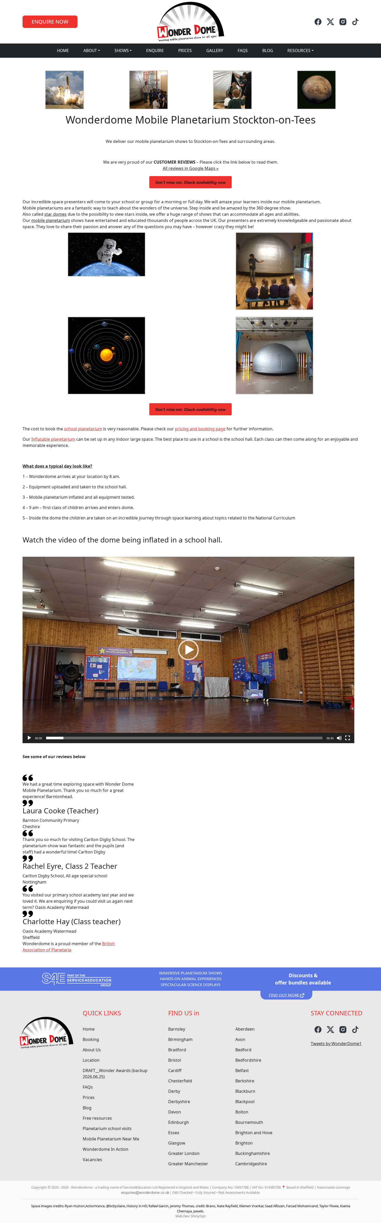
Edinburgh (178, 1122)
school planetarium (83, 429)
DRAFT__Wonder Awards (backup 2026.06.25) (115, 1074)
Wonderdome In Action (105, 1149)
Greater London (184, 1153)
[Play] (29, 738)
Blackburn (245, 1091)
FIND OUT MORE (284, 994)
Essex (173, 1132)
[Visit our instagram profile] (343, 21)
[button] (188, 650)
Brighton (244, 1143)
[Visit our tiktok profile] (355, 21)
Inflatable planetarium (53, 439)
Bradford (177, 1050)
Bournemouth (249, 1122)
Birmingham (180, 1039)
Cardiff (174, 1070)
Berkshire (244, 1081)
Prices (185, 50)
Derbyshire (179, 1101)
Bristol (174, 1060)
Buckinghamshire (252, 1153)
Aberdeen (245, 1029)
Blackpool (245, 1101)
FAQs (243, 50)
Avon (240, 1039)
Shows (122, 50)
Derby (174, 1091)
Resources (299, 50)
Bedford (243, 1050)
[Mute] (339, 738)
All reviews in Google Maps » (190, 168)
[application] (188, 650)
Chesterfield (180, 1081)
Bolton (241, 1112)
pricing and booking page (200, 429)
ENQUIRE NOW (50, 21)
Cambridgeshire (251, 1164)
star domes (55, 214)
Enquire (155, 50)
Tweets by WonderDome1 (336, 1043)
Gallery (214, 50)
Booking (91, 1039)
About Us (92, 1050)
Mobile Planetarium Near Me (111, 1139)
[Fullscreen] (347, 738)
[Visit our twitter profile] (330, 21)
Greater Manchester (188, 1164)
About (90, 50)
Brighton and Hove (253, 1132)
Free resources (97, 1118)
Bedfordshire (248, 1060)
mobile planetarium (50, 220)
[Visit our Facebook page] (318, 21)
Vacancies (92, 1159)
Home (63, 50)
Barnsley (176, 1029)
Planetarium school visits (107, 1128)
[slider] (184, 738)
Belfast (242, 1070)
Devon (174, 1112)
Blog (267, 50)
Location (91, 1060)
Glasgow (176, 1143)
